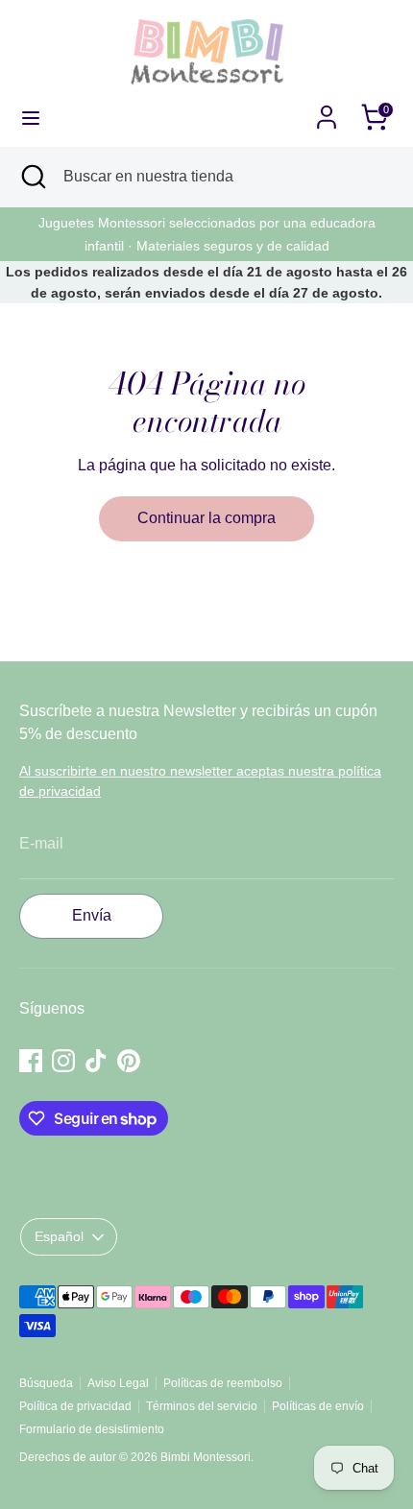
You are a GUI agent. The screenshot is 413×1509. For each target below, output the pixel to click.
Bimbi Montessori (205, 1457)
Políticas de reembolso (222, 1383)
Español (59, 1236)
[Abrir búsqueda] (31, 176)
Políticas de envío (318, 1406)
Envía (91, 915)
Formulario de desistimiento (91, 1429)
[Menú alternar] (31, 117)
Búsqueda (46, 1383)
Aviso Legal (118, 1383)
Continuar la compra (206, 518)
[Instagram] (63, 1060)
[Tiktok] (96, 1060)
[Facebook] (30, 1060)
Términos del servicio (201, 1406)
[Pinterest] (128, 1060)
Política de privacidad (75, 1406)
